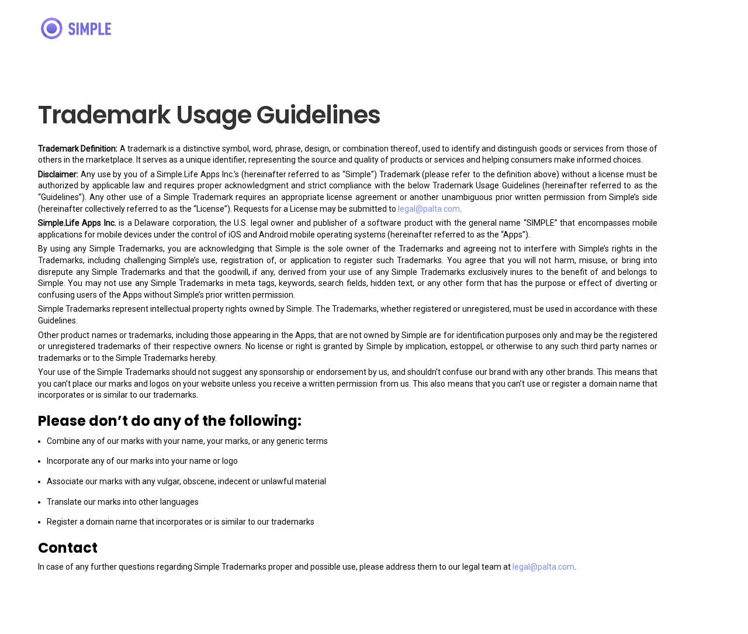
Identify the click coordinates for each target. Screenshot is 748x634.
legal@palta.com (429, 208)
